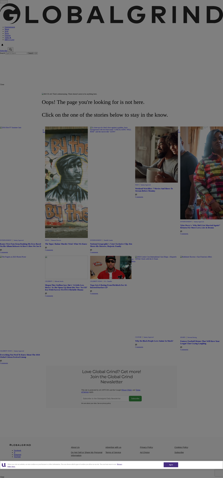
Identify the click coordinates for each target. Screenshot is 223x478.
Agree (171, 465)
